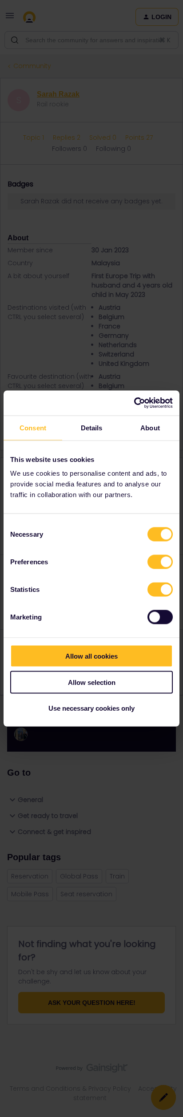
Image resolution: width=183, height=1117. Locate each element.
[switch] (160, 562)
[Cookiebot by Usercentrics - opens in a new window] (134, 403)
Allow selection (91, 682)
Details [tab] (92, 427)
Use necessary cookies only (91, 708)
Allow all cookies (91, 656)
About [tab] (150, 427)
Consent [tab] (33, 427)
